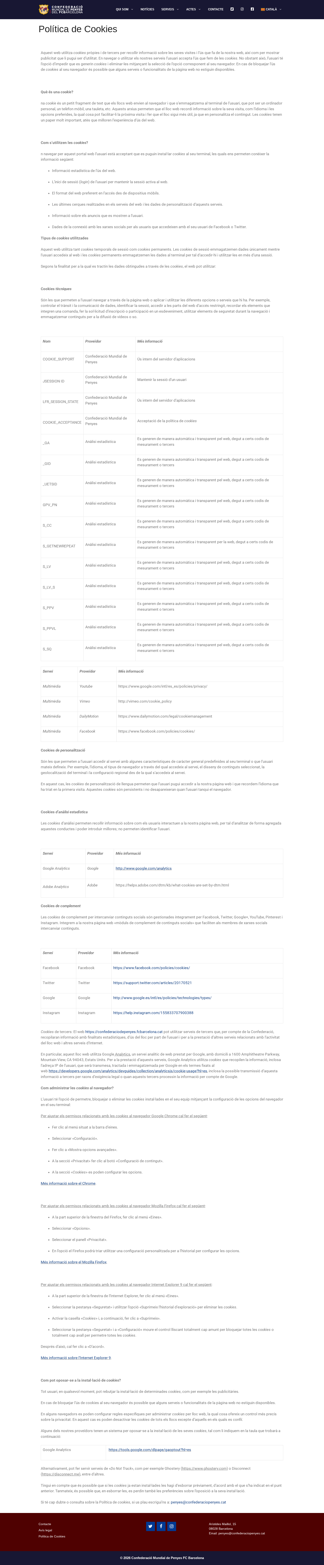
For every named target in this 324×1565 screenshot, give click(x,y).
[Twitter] (150, 1526)
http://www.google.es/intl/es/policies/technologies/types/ (162, 998)
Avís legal (45, 1530)
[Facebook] (161, 1526)
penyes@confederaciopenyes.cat (198, 1502)
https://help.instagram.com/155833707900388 (153, 1013)
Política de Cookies (52, 1536)
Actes (191, 9)
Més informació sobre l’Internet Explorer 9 (76, 1358)
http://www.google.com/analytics (144, 868)
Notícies (147, 9)
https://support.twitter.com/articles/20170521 (152, 983)
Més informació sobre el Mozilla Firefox (73, 1262)
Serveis (167, 9)
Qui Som (122, 9)
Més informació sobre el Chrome (68, 1183)
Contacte (215, 9)
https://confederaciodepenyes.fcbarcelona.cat (124, 1032)
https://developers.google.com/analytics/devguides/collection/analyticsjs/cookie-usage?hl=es (128, 1071)
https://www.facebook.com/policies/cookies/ (151, 968)
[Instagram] (171, 1526)
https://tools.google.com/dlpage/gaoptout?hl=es (150, 1449)
